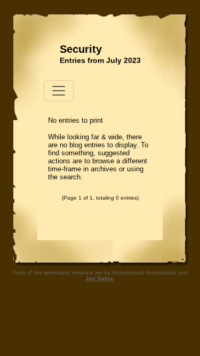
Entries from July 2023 (100, 60)
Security (81, 49)
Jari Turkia (99, 278)
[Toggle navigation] (59, 90)
